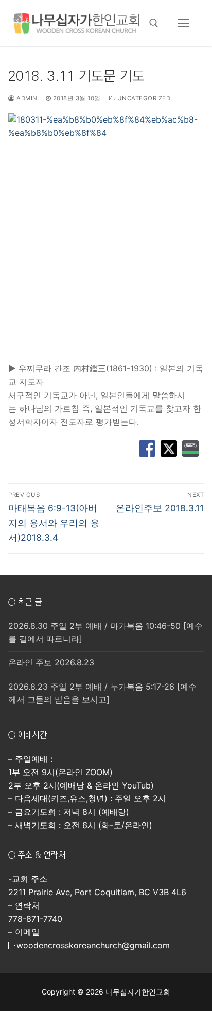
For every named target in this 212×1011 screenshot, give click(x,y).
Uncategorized (142, 98)
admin (26, 98)
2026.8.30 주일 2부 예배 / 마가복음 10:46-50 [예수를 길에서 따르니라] (105, 632)
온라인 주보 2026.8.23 (51, 662)
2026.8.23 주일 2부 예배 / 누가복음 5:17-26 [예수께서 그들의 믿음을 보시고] (102, 693)
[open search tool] (153, 23)
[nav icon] (183, 23)
